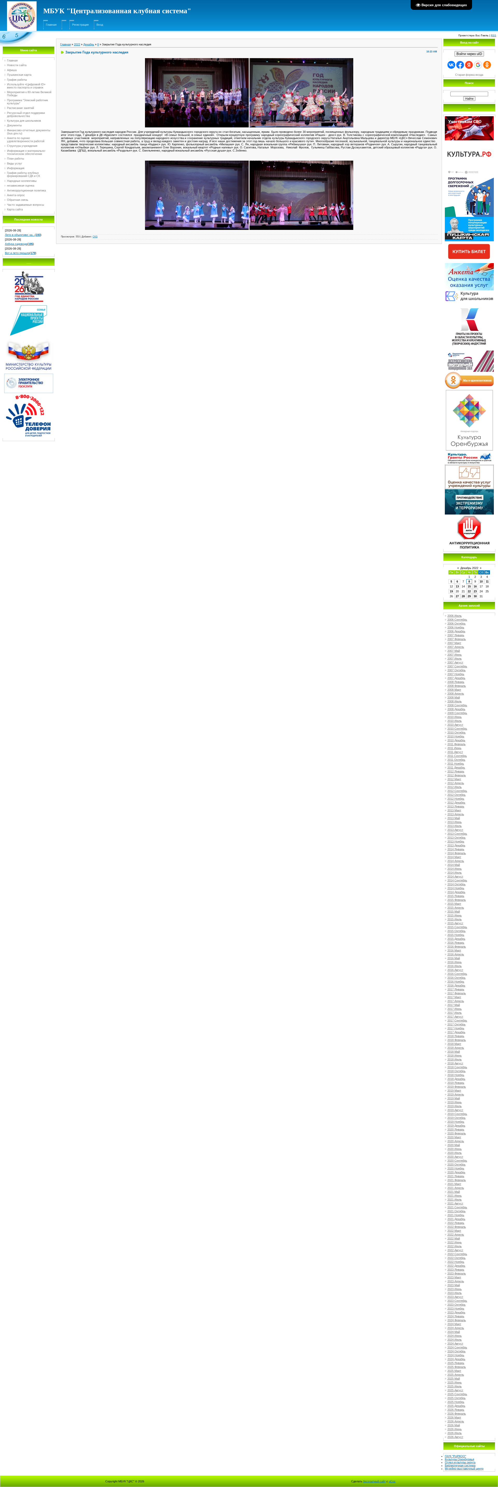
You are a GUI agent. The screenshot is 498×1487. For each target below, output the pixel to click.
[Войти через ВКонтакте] (451, 65)
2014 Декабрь (456, 892)
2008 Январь (455, 681)
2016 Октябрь (456, 977)
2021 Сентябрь (457, 1207)
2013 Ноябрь (455, 841)
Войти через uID (469, 54)
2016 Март (454, 950)
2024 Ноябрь (455, 1355)
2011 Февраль (456, 744)
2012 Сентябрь (457, 790)
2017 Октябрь (456, 1024)
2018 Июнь (454, 1055)
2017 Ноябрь (455, 1028)
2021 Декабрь (456, 1219)
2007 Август (455, 662)
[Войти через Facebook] (460, 65)
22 (469, 591)
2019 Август (455, 1110)
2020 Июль (454, 1152)
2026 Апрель (455, 1421)
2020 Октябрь (456, 1164)
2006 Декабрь (456, 631)
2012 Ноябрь (455, 798)
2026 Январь (455, 1409)
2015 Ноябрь (455, 934)
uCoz (392, 1481)
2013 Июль (454, 825)
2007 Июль (454, 658)
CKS (95, 236)
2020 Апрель (455, 1141)
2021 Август (455, 1203)
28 (463, 596)
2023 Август (455, 1296)
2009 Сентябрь (457, 713)
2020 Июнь (454, 1148)
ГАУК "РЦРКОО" (455, 1456)
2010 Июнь (454, 716)
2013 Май (453, 818)
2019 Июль (454, 1106)
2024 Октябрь (456, 1351)
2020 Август (455, 1156)
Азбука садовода (16, 243)
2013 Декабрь (456, 845)
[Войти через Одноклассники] (487, 65)
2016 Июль (454, 966)
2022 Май (453, 1238)
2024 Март (454, 1324)
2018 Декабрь (456, 1078)
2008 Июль (454, 701)
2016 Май (453, 958)
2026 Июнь (454, 1429)
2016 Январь (455, 942)
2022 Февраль (456, 1226)
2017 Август (455, 1016)
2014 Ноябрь (455, 888)
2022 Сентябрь (457, 1254)
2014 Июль (454, 872)
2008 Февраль (456, 685)
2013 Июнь (454, 822)
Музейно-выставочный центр (464, 1468)
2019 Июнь (454, 1102)
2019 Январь (455, 1082)
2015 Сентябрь (457, 927)
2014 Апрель (455, 860)
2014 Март (454, 857)
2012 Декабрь (456, 802)
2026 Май (453, 1425)
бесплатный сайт (374, 1481)
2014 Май (453, 864)
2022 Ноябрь (455, 1261)
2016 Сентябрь (457, 973)
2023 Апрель (455, 1281)
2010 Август (455, 724)
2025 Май (453, 1378)
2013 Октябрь (456, 837)
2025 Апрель (455, 1374)
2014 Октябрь (456, 884)
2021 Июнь (454, 1195)
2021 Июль (454, 1199)
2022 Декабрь (456, 1265)
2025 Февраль (456, 1366)
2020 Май (453, 1145)
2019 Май (453, 1098)
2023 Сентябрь (457, 1300)
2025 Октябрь (456, 1398)
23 (475, 591)
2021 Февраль (456, 1180)
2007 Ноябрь (455, 674)
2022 (77, 44)
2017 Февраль (456, 993)
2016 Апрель (455, 954)
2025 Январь (455, 1363)
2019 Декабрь (456, 1125)
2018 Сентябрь (457, 1067)
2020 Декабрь (456, 1172)
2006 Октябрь (456, 623)
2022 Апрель (455, 1234)
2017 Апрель (455, 1001)
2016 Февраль (456, 946)
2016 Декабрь (456, 985)
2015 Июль (454, 919)
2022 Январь (455, 1222)
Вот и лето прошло (17, 253)
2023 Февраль (456, 1273)
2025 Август (455, 1390)
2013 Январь (455, 806)
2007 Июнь (454, 654)
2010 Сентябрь (457, 728)
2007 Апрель (455, 646)
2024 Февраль (456, 1320)
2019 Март (454, 1090)
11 (487, 581)
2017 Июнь (454, 1008)
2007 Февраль (456, 639)
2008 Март (454, 689)
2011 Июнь (454, 748)
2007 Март (454, 643)
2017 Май (453, 1004)
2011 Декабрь (456, 767)
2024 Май (453, 1331)
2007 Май (453, 650)
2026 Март (454, 1417)
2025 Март (454, 1370)
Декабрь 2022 (469, 568)
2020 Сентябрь (457, 1160)
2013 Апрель (455, 814)
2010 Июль (454, 720)
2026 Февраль (456, 1413)
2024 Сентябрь (457, 1347)
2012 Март (454, 779)
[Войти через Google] (478, 65)
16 (475, 586)
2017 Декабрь (456, 1032)
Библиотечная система (460, 1465)
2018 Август (455, 1063)
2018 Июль (454, 1059)
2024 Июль (454, 1339)
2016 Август (455, 969)
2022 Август (455, 1250)
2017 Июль (454, 1012)
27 (457, 596)
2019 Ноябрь (455, 1121)
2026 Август (455, 1436)
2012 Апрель (455, 783)
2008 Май (453, 697)
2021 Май (453, 1191)
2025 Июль (454, 1386)
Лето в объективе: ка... (20, 234)
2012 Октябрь (456, 794)
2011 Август (455, 751)
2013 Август (455, 829)
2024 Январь (455, 1316)
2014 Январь (455, 849)
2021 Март (454, 1184)
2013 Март (454, 810)
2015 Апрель (455, 907)
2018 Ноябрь (455, 1075)
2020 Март (454, 1137)
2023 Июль (454, 1292)
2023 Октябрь (456, 1304)
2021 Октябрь (456, 1211)
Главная (51, 24)
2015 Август (455, 923)
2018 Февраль (456, 1039)
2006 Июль (454, 615)
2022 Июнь (454, 1242)
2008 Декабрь (456, 709)
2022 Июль (454, 1246)
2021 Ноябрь (455, 1215)
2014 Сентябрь (457, 880)
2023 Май (453, 1285)
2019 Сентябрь (457, 1113)
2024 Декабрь (456, 1359)
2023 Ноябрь (455, 1308)
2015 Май (453, 911)
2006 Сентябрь (457, 619)
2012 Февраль (456, 775)
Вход (99, 24)
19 (451, 591)
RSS (493, 35)
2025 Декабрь (456, 1405)
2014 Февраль (456, 853)
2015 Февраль (456, 899)
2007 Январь (455, 635)
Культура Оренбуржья (459, 1459)
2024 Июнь (454, 1335)
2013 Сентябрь (457, 833)
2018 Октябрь (456, 1071)
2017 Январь (455, 989)
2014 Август (455, 876)
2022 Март (454, 1230)
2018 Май (453, 1051)
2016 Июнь (454, 962)
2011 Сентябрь (457, 755)
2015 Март (454, 903)
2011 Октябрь (456, 759)
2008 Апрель (455, 693)
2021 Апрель (455, 1187)
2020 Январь (455, 1129)
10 (481, 581)
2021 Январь (455, 1176)
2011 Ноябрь (455, 763)
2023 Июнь (454, 1289)
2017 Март (454, 997)
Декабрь (88, 44)
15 (469, 586)
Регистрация (80, 24)
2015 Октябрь (456, 931)
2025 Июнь (454, 1382)
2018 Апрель (455, 1047)
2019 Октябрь (456, 1117)
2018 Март (454, 1043)
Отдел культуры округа (460, 1462)
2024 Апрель (455, 1328)
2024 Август (455, 1343)
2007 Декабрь (456, 678)
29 (469, 596)
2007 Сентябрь (457, 666)
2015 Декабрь (456, 938)
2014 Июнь (454, 868)
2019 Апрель (455, 1094)
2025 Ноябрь (455, 1401)
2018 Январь (455, 1036)
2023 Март (454, 1277)
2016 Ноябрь (455, 981)
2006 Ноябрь (455, 627)
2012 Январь (455, 771)
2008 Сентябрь (457, 705)
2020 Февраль (456, 1133)
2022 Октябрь (456, 1257)
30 (475, 596)
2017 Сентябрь (457, 1020)
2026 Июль (454, 1433)
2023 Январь (455, 1269)
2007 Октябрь (456, 670)
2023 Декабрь (456, 1312)
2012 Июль (454, 787)
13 (457, 586)
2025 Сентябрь (457, 1394)
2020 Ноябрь (455, 1168)
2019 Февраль (456, 1086)
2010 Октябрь (456, 732)
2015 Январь (455, 895)
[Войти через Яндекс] (469, 65)
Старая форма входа (469, 74)
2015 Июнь (454, 915)
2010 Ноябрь (455, 736)
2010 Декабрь (456, 740)
